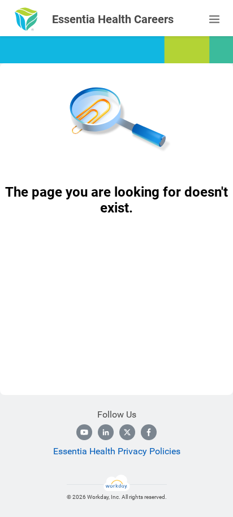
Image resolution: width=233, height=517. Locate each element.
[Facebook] (149, 432)
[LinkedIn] (106, 432)
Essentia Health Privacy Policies (116, 451)
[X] (127, 432)
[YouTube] (84, 432)
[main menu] (214, 19)
